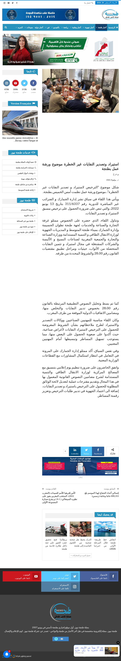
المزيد (20, 27)
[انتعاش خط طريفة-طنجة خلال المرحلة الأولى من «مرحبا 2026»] (105, 529)
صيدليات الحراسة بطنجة (25, 168)
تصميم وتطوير (26, 656)
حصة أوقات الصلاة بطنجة (25, 162)
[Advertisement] (80, 136)
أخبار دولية (39, 27)
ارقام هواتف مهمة (27, 179)
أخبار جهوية (89, 27)
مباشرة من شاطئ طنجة (24, 184)
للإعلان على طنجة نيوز (25, 232)
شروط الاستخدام (27, 210)
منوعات (30, 27)
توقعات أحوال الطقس (25, 173)
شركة (18, 656)
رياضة (65, 27)
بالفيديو (56, 27)
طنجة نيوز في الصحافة (25, 221)
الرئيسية (111, 27)
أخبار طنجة (102, 27)
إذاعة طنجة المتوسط (25, 190)
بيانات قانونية (28, 215)
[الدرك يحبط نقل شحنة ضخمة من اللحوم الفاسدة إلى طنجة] (80, 529)
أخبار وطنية (76, 27)
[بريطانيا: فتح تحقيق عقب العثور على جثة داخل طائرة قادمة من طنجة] (56, 529)
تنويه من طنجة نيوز (26, 227)
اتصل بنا (87, 3)
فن (48, 27)
